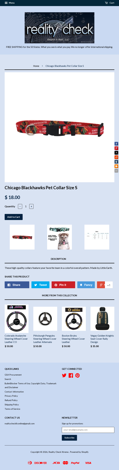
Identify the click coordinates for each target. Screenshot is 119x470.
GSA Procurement (13, 375)
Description (58, 258)
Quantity (10, 206)
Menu (11, 2)
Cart (111, 2)
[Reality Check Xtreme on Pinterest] (77, 376)
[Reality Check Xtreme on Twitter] (64, 376)
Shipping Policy (12, 404)
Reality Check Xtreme (58, 452)
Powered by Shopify (79, 452)
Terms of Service (12, 409)
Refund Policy (11, 400)
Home (36, 65)
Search (8, 379)
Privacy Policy (11, 396)
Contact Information (14, 391)
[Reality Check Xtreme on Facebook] (70, 376)
